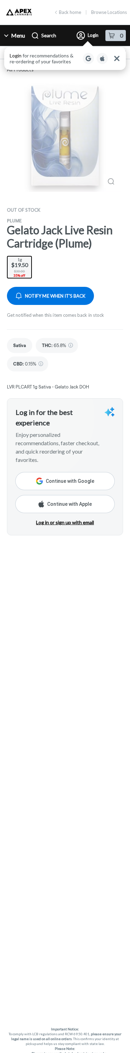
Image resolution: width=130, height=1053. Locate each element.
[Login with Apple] (102, 58)
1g (19, 267)
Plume (14, 220)
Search (48, 35)
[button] (65, 58)
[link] (19, 345)
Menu (18, 35)
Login (93, 35)
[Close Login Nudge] (116, 58)
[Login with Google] (88, 58)
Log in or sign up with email (65, 522)
